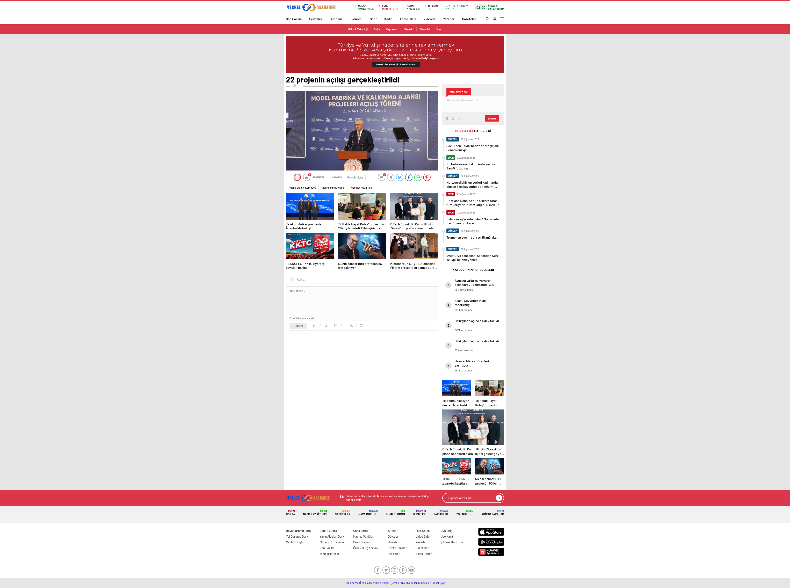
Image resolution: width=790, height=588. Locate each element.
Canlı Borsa (360, 530)
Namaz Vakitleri (315, 513)
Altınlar (393, 530)
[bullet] (341, 325)
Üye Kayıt (447, 536)
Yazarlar (448, 19)
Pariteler (441, 513)
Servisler (315, 19)
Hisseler (419, 513)
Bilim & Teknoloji (358, 29)
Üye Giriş (446, 530)
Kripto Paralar (492, 513)
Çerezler (396, 583)
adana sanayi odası (333, 187)
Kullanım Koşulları (420, 583)
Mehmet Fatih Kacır (362, 187)
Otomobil (424, 29)
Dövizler (393, 536)
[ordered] (336, 325)
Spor (373, 19)
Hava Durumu (368, 513)
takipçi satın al (329, 554)
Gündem (336, 19)
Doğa (377, 29)
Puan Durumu (395, 513)
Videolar (429, 19)
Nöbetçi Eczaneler (332, 542)
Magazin (408, 29)
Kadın (388, 19)
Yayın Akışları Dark (332, 536)
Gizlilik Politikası (379, 583)
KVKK (405, 583)
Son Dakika (294, 19)
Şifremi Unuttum (452, 542)
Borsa (290, 513)
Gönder (298, 326)
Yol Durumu (464, 513)
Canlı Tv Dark (328, 530)
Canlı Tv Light (295, 542)
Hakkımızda (352, 583)
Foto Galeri (408, 19)
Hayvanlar (392, 29)
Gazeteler (469, 19)
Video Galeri (423, 536)
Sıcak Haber (424, 554)
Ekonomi (356, 19)
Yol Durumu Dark (297, 536)
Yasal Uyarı (439, 583)
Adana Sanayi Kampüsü (302, 187)
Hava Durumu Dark (298, 530)
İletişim (364, 583)
